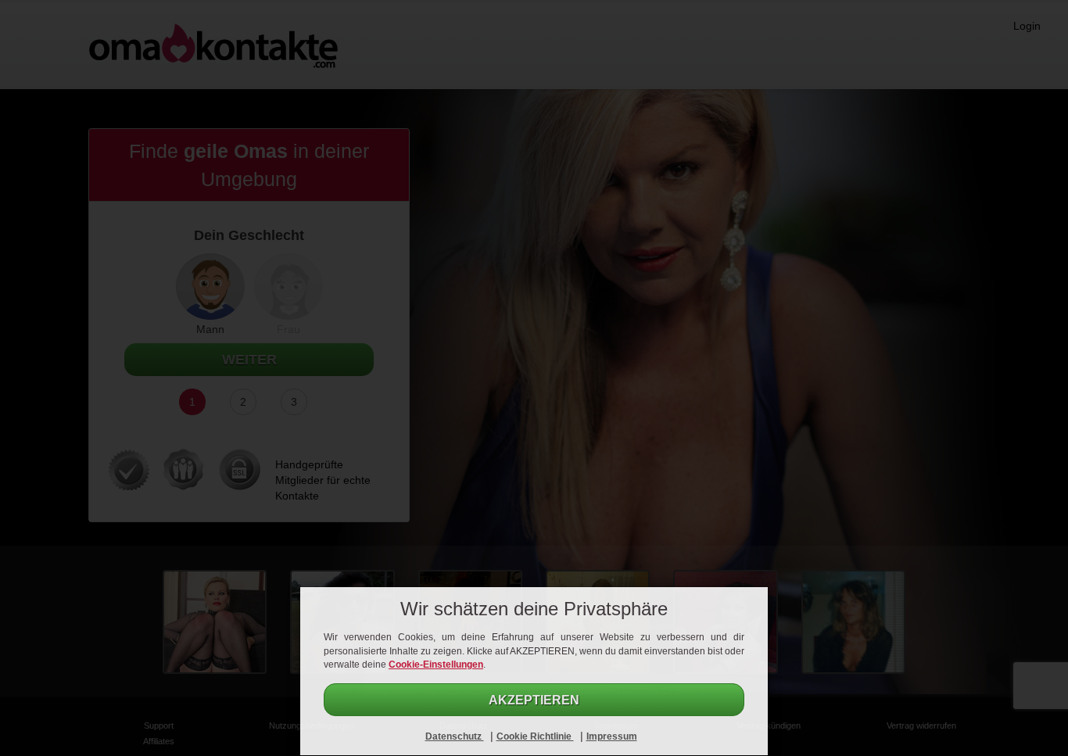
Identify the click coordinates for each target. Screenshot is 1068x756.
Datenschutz (454, 736)
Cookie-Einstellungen (436, 664)
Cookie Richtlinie (535, 736)
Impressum (611, 736)
